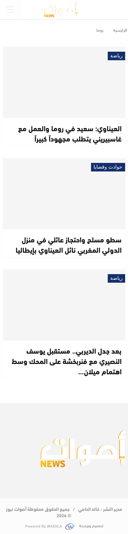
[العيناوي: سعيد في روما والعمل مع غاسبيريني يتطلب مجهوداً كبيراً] (64, 82)
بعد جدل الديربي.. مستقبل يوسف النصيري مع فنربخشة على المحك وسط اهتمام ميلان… (67, 361)
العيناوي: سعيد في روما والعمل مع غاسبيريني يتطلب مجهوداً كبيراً (70, 133)
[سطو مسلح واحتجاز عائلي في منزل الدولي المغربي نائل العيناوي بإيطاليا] (64, 193)
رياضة (116, 55)
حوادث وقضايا (108, 167)
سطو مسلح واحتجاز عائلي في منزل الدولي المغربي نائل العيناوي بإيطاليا (69, 244)
